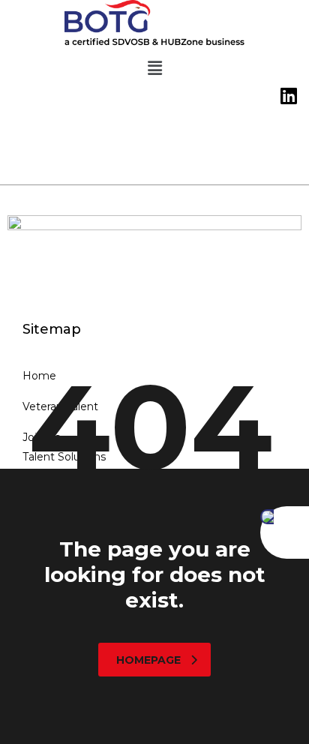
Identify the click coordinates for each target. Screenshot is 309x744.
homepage (148, 660)
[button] (154, 69)
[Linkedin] (288, 96)
